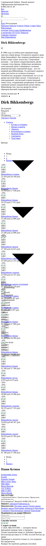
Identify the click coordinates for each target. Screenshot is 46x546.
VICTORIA (6, 488)
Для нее (12, 118)
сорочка (15, 258)
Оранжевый (9, 300)
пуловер (15, 174)
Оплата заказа (34, 506)
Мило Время (6, 493)
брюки (15, 188)
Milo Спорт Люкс (8, 481)
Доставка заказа (21, 506)
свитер (15, 420)
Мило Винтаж (7, 486)
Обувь (26, 26)
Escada (4, 477)
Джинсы (15, 129)
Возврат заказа (7, 508)
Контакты (39, 508)
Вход (3, 23)
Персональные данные (20, 511)
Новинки (5, 26)
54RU (6, 350)
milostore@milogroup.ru (20, 504)
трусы (15, 378)
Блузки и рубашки (19, 124)
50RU (6, 320)
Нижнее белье (17, 134)
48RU (6, 317)
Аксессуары (13, 30)
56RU (6, 328)
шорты (15, 247)
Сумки (33, 26)
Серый (7, 303)
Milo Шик (5, 484)
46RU (6, 315)
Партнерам (35, 511)
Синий (7, 305)
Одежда (20, 26)
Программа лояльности (24, 508)
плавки (15, 296)
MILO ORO (6, 491)
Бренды (13, 26)
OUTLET (16, 33)
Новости (24, 33)
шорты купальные (20, 284)
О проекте (5, 511)
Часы (38, 26)
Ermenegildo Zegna (9, 475)
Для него (5, 118)
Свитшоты (16, 136)
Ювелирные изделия (6, 29)
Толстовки (15, 138)
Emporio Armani (8, 479)
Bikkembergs (6, 174)
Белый (7, 292)
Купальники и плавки (20, 131)
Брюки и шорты (18, 127)
